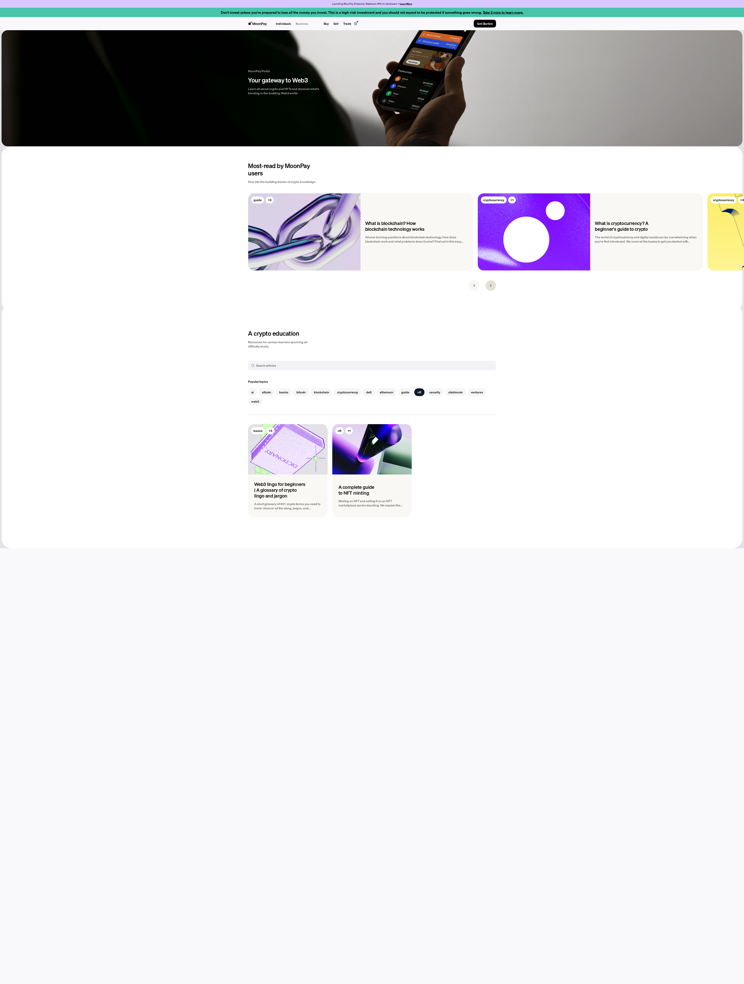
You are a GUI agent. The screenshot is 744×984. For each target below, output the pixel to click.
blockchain (321, 392)
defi (369, 392)
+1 (512, 200)
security (434, 392)
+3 (269, 200)
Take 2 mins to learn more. (503, 12)
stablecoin (455, 392)
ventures (477, 392)
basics (283, 392)
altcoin (266, 392)
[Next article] (491, 285)
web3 (255, 401)
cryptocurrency (493, 200)
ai (252, 392)
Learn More (406, 3)
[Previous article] (474, 285)
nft (419, 392)
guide (258, 200)
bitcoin (301, 392)
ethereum (386, 392)
